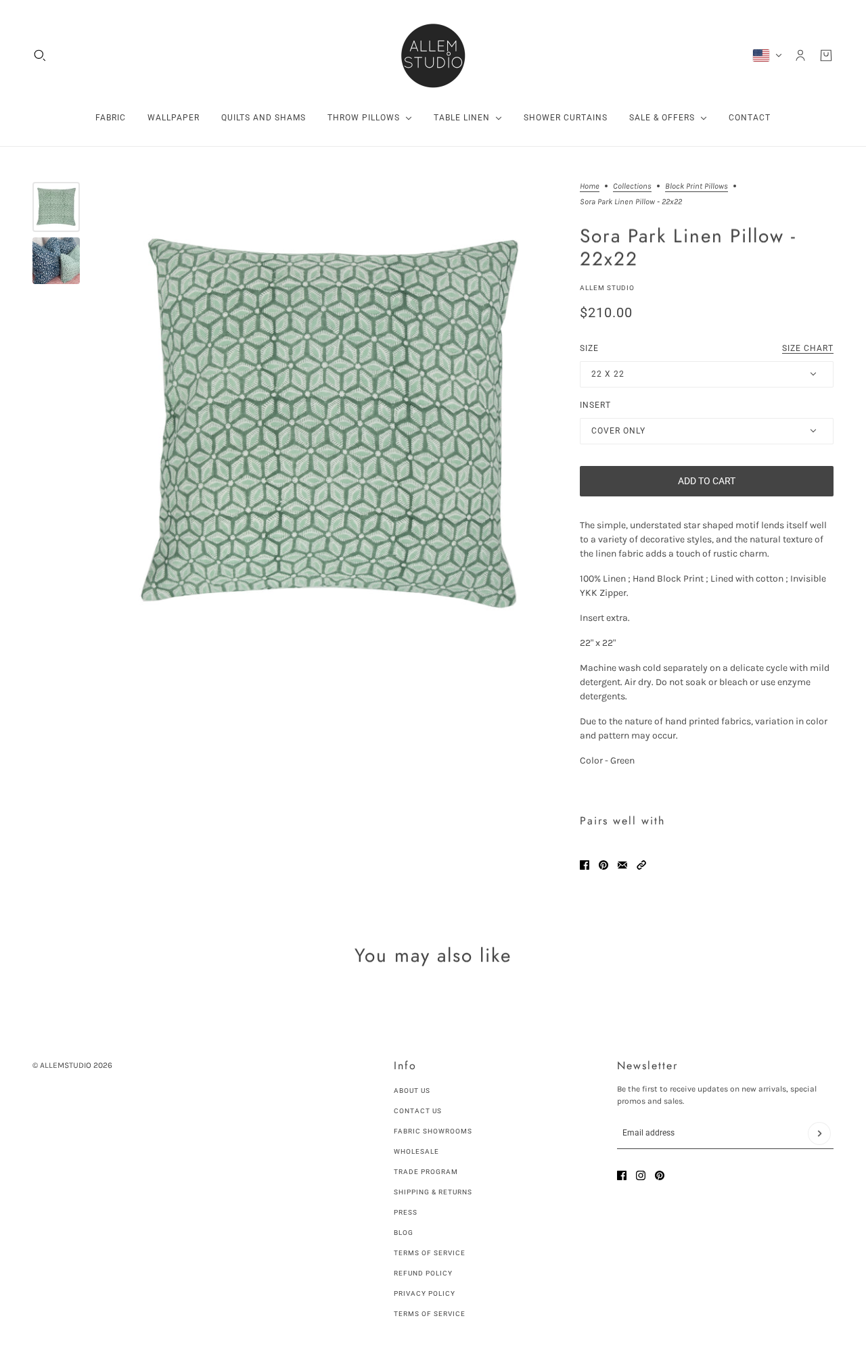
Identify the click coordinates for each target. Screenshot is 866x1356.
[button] (641, 865)
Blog (403, 1232)
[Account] (800, 55)
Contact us (418, 1111)
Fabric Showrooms (433, 1131)
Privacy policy (424, 1293)
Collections (632, 186)
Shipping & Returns (433, 1192)
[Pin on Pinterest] (603, 865)
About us (412, 1090)
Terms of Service (429, 1253)
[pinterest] (659, 1175)
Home (589, 186)
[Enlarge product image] (329, 425)
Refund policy (423, 1273)
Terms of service (429, 1313)
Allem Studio (607, 287)
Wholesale (416, 1151)
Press (405, 1212)
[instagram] (640, 1175)
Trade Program (426, 1171)
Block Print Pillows (696, 186)
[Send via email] (622, 865)
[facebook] (621, 1175)
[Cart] (826, 55)
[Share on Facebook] (584, 865)
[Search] (39, 55)
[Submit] (819, 1133)
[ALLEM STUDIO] (433, 55)
